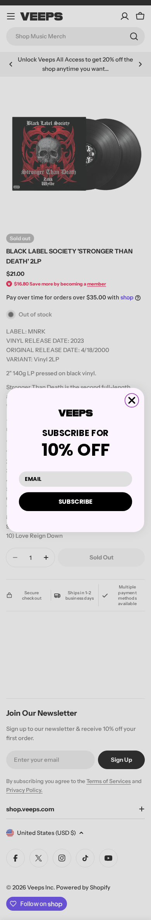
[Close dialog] (132, 400)
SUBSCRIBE (75, 501)
